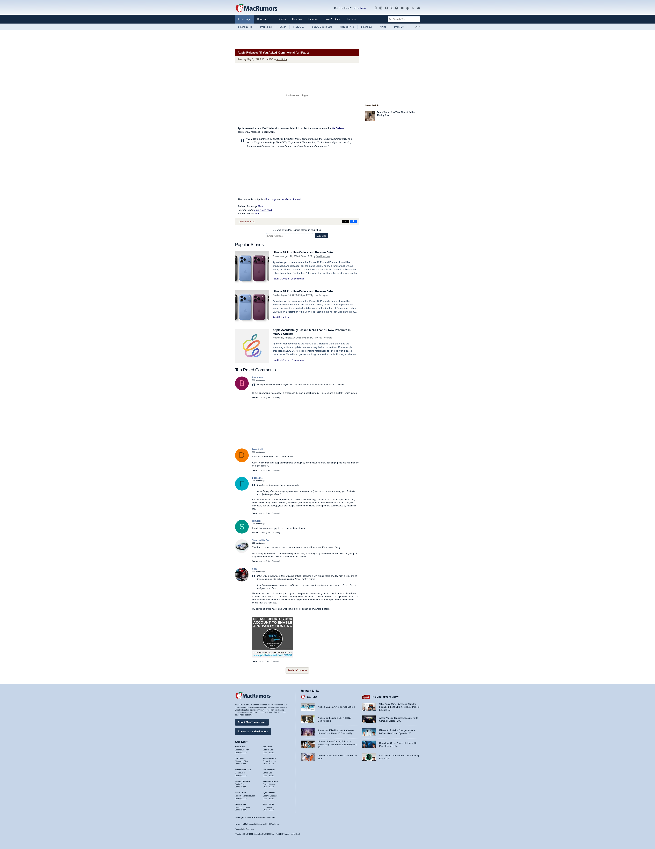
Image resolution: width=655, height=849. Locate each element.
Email (237, 752)
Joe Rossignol (323, 256)
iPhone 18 (399, 27)
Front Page (244, 19)
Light (293, 834)
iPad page (270, 199)
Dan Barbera (240, 793)
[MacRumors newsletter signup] (418, 8)
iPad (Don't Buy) (263, 210)
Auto (287, 834)
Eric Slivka (267, 747)
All (418, 27)
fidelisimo (257, 478)
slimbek (256, 521)
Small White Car (260, 540)
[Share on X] (345, 221)
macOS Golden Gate (322, 27)
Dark (298, 834)
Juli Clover (240, 758)
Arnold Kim (281, 59)
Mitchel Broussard (243, 770)
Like (268, 397)
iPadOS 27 (298, 27)
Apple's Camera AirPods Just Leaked (336, 707)
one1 (254, 568)
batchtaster (258, 377)
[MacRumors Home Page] (256, 8)
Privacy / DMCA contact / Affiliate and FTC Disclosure (257, 824)
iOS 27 (282, 27)
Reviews (313, 19)
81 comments (297, 360)
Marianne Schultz (270, 781)
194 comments (246, 221)
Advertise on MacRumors (253, 731)
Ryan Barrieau (269, 793)
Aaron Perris (268, 804)
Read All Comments (297, 670)
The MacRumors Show (384, 696)
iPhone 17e (366, 27)
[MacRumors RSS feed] (413, 8)
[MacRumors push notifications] (407, 8)
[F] (242, 490)
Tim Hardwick (269, 770)
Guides (282, 19)
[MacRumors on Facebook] (386, 8)
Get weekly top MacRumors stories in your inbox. (297, 230)
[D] (242, 461)
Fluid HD (279, 834)
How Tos (297, 19)
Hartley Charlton (242, 781)
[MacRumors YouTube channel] (402, 8)
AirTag (383, 27)
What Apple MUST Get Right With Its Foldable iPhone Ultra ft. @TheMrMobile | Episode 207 (399, 707)
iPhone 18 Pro (245, 27)
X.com (243, 752)
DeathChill (257, 449)
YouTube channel (291, 199)
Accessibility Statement (244, 829)
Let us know (359, 8)
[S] (242, 532)
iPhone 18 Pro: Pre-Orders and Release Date (303, 252)
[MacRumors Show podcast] (375, 8)
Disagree (275, 397)
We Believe (338, 128)
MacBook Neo (347, 27)
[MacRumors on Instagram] (381, 8)
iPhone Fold (266, 27)
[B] (242, 389)
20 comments (297, 278)
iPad (260, 206)
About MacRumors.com (252, 722)
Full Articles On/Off (260, 834)
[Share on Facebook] (353, 221)
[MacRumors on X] (391, 8)
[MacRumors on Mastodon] (396, 8)
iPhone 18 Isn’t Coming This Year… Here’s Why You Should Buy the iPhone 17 (337, 744)
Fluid (272, 834)
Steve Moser (240, 804)
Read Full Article (281, 278)
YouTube (312, 696)
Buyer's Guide (332, 19)
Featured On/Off (243, 834)
